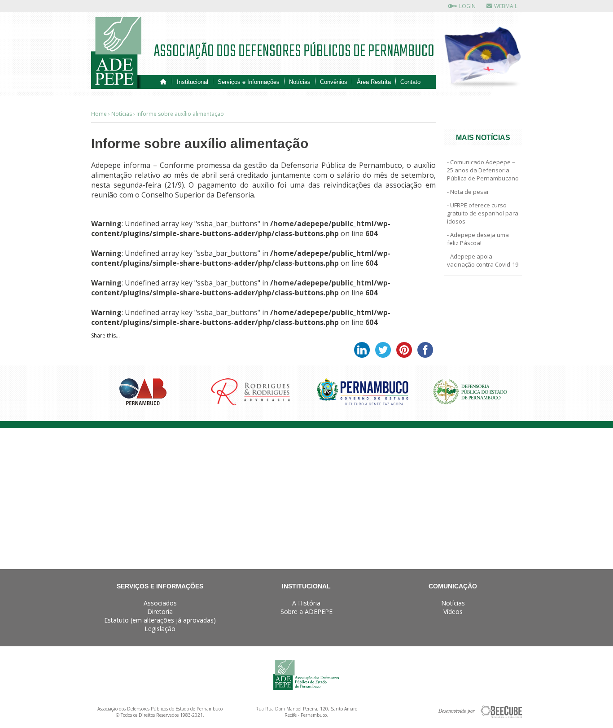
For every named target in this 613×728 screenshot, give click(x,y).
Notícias (300, 82)
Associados (160, 603)
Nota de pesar (469, 192)
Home (163, 82)
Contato (410, 82)
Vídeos (453, 611)
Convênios (333, 82)
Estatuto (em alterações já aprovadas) (160, 620)
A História (306, 603)
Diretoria (160, 611)
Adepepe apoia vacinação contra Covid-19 (482, 260)
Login (467, 6)
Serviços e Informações (249, 82)
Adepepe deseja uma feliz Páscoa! (478, 239)
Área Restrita (374, 82)
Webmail (505, 6)
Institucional (192, 82)
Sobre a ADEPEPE (306, 611)
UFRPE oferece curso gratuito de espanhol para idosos (482, 213)
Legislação (159, 628)
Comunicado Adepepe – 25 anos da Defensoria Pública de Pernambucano (483, 170)
